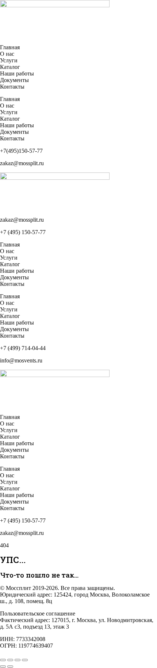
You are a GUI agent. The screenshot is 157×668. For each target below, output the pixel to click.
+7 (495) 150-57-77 (23, 232)
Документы (14, 80)
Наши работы (17, 73)
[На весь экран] (10, 660)
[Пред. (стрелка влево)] (3, 666)
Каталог (10, 67)
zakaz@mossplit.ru (22, 220)
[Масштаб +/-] (3, 660)
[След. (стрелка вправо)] (10, 666)
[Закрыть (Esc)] (25, 660)
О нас (7, 54)
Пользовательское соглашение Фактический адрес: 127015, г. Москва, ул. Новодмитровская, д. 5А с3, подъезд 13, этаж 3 (76, 620)
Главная (10, 47)
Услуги (9, 60)
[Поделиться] (17, 660)
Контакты (12, 87)
